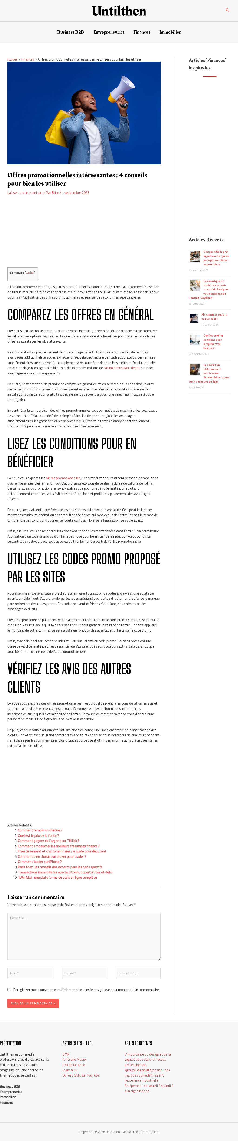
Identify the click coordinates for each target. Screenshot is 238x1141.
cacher (30, 272)
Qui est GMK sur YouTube (81, 1075)
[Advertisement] (84, 234)
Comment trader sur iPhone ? (40, 861)
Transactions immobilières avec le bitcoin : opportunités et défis (65, 872)
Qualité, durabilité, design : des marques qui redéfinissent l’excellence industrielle (147, 1075)
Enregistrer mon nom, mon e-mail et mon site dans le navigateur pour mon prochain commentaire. (86, 989)
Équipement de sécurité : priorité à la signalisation (149, 1088)
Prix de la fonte (74, 1064)
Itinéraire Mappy (75, 1059)
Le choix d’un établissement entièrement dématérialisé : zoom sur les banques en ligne (209, 373)
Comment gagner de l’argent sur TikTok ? (48, 840)
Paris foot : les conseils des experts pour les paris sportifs (60, 867)
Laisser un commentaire (25, 192)
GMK (66, 1054)
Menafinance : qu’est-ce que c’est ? (215, 317)
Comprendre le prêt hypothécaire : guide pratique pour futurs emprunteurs (216, 258)
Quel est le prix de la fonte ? (38, 835)
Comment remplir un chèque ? (40, 830)
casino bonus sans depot (121, 367)
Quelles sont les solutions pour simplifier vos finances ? (213, 341)
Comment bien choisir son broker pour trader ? (52, 856)
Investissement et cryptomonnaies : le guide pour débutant (62, 851)
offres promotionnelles (62, 478)
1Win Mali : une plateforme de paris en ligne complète (57, 877)
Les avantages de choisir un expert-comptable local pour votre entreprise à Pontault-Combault (209, 289)
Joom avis (70, 1070)
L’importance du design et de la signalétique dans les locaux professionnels (148, 1059)
